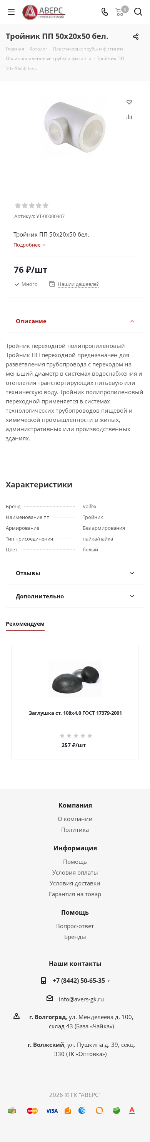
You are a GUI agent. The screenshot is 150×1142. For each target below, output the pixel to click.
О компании (75, 819)
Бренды (75, 936)
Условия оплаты (75, 872)
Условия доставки (75, 883)
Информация (75, 848)
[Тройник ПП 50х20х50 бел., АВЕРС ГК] (75, 135)
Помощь (75, 861)
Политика (75, 829)
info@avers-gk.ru (81, 999)
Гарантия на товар (75, 894)
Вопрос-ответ (75, 926)
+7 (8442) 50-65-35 (79, 980)
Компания (75, 805)
